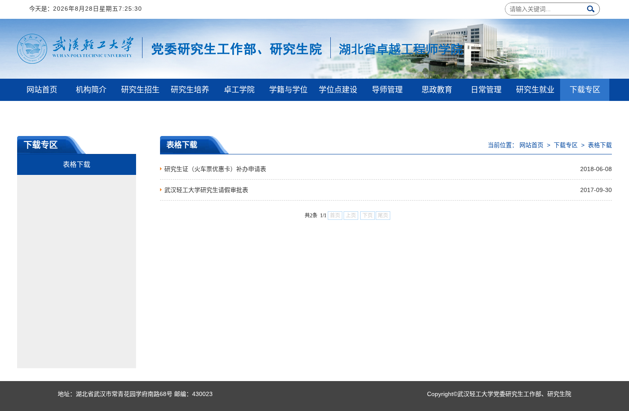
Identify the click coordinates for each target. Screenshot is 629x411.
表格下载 (76, 164)
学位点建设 (338, 90)
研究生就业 (535, 90)
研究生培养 (190, 90)
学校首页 (42, 112)
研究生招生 (140, 90)
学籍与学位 (288, 90)
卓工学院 (239, 90)
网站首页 (42, 90)
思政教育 (436, 90)
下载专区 (585, 90)
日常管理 (486, 90)
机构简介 (91, 90)
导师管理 (387, 90)
